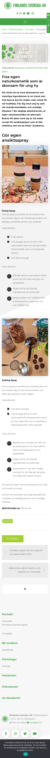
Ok (25, 754)
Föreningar (9, 659)
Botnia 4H (7, 521)
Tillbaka (13, 538)
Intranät (6, 666)
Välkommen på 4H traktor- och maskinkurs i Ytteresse (24, 570)
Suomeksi (7, 621)
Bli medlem (10, 643)
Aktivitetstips (34, 68)
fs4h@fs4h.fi (35, 722)
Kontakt (7, 614)
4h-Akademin (11, 698)
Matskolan (9, 675)
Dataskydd (7, 650)
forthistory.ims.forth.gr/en (15, 625)
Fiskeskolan (10, 686)
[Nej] (47, 748)
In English (7, 633)
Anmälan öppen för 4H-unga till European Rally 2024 (26, 552)
